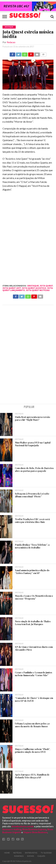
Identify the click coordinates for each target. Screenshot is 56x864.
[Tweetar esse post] (18, 53)
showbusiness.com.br (22, 826)
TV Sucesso (46, 853)
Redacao (11, 42)
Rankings (18, 856)
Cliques (41, 856)
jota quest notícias (37, 290)
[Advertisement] (28, 355)
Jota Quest (46, 286)
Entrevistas (31, 853)
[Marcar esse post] (31, 53)
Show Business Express (34, 829)
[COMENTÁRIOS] (43, 53)
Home (7, 853)
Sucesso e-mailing (11, 829)
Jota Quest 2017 (11, 288)
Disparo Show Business (35, 832)
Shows (30, 856)
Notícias (17, 853)
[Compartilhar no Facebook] (12, 53)
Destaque (33, 286)
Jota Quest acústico (34, 288)
